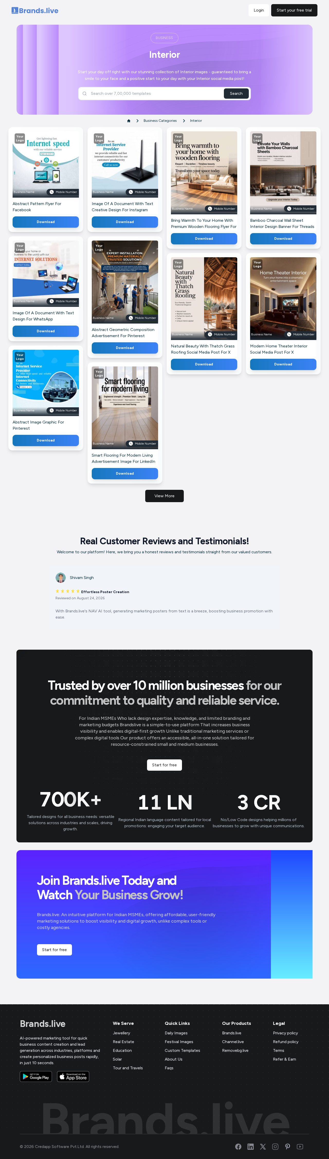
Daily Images (176, 1033)
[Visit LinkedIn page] (254, 1147)
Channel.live (233, 1041)
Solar (117, 1059)
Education (122, 1050)
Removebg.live (235, 1050)
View (54, 172)
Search (236, 93)
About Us (173, 1059)
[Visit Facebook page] (241, 1147)
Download (46, 222)
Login (259, 10)
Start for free (164, 764)
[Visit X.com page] (266, 1147)
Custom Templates (182, 1050)
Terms (278, 1050)
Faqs (169, 1067)
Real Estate (123, 1041)
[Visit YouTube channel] (303, 1147)
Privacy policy (285, 1033)
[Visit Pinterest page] (291, 1147)
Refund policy (285, 1041)
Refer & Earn (284, 1059)
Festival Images (179, 1041)
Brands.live (43, 1024)
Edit (34, 172)
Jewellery (121, 1033)
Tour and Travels (128, 1067)
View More (164, 495)
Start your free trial (294, 10)
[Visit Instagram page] (278, 1147)
